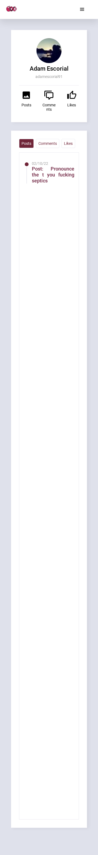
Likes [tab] (68, 143)
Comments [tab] (47, 143)
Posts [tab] (26, 143)
